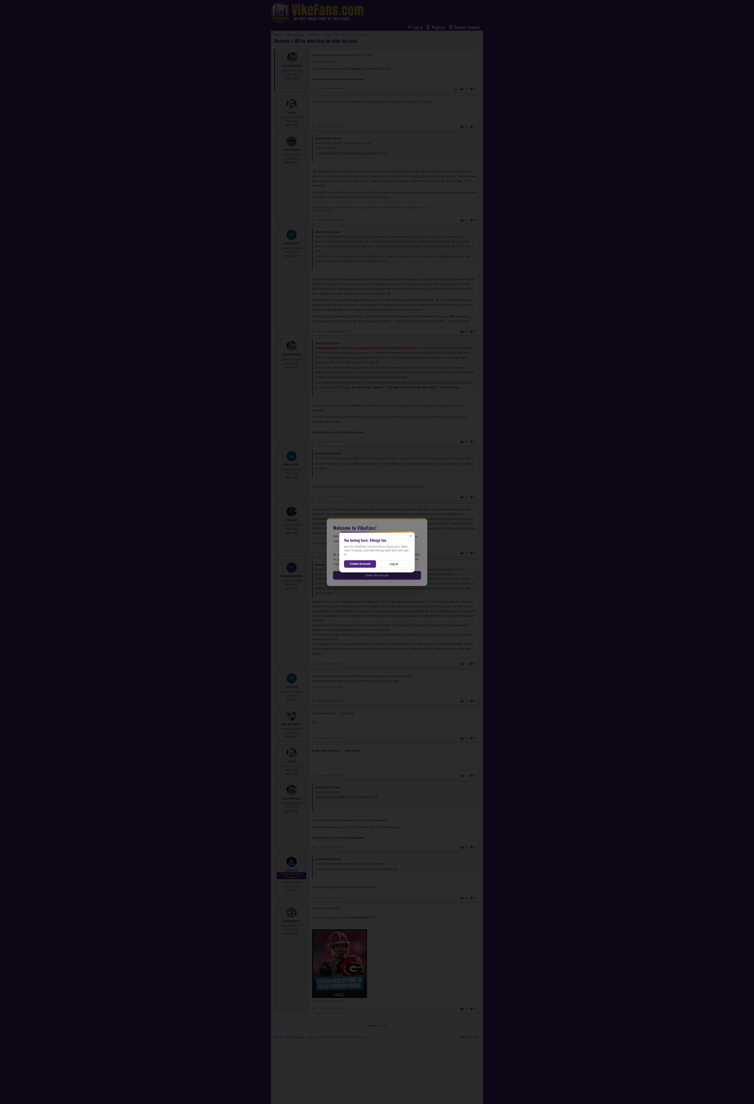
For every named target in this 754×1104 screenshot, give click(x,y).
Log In (394, 564)
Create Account (360, 564)
